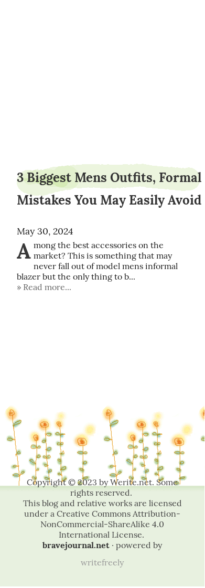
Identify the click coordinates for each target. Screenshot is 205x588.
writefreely (102, 562)
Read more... (47, 287)
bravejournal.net (76, 545)
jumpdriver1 (102, 35)
